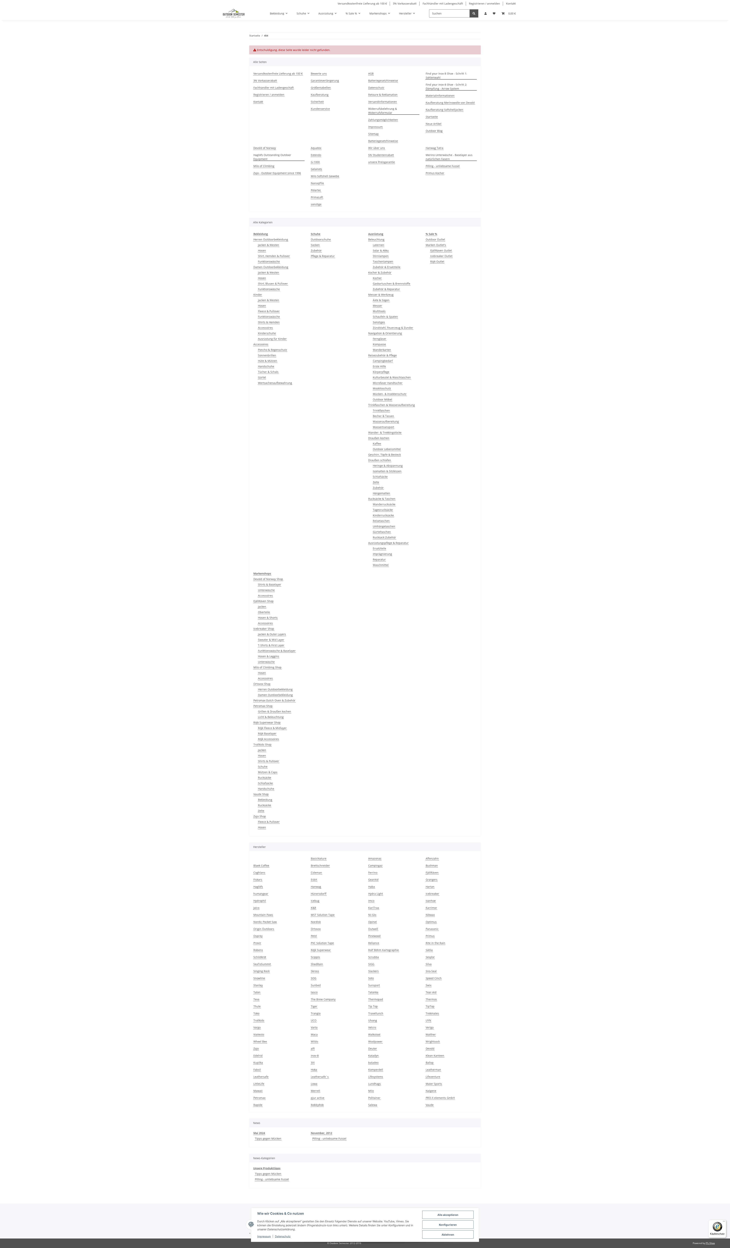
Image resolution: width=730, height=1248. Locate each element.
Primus (430, 936)
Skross (315, 971)
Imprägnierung (382, 554)
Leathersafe (260, 1076)
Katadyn (373, 1055)
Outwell (373, 929)
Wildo (314, 1041)
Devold (430, 1048)
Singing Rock (261, 971)
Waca (314, 1034)
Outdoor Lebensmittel (387, 449)
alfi (313, 1048)
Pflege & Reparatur (323, 256)
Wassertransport (383, 427)
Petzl (314, 936)
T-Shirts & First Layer (271, 645)
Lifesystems (375, 1076)
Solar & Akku (381, 250)
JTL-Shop (710, 1243)
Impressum (264, 1236)
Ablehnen (448, 1234)
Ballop (430, 1062)
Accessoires (265, 328)
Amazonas (374, 858)
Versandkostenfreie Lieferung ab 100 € (362, 3)
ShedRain (317, 964)
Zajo (256, 1048)
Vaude (430, 1105)
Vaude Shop (261, 794)
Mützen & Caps (267, 772)
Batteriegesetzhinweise (383, 80)
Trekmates (432, 1013)
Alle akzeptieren (447, 1214)
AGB (371, 73)
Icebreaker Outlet (441, 256)
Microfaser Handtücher (387, 383)
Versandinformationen (382, 101)
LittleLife (258, 1084)
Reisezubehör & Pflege (382, 355)
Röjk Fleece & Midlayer (272, 728)
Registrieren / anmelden (484, 3)
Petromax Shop (263, 706)
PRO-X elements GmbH (440, 1098)
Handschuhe (266, 366)
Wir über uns (376, 148)
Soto (371, 978)
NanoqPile (317, 183)
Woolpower (375, 1041)
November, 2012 (321, 1133)
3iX (313, 1062)
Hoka (314, 1069)
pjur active (317, 1098)
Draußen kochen (378, 438)
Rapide (257, 1105)
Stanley (258, 985)
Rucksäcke (264, 777)
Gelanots (316, 169)
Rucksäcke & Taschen (381, 499)
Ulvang (372, 1020)
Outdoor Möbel (382, 399)
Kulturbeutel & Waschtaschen (392, 377)
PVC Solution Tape (322, 943)
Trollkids (258, 1020)
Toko (256, 1013)
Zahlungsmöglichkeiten (383, 120)
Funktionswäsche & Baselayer (277, 651)
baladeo (373, 1062)
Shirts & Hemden (269, 322)
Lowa (314, 1084)
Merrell (315, 1091)
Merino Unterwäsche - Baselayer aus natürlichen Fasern (449, 157)
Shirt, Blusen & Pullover (273, 283)
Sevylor (430, 957)
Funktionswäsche (269, 261)
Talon (256, 992)
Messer (377, 305)
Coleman (316, 872)
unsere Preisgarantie (381, 162)
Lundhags (374, 1084)
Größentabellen (321, 87)
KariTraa (373, 908)
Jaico (256, 908)
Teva (256, 999)
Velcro (372, 1027)
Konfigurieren (448, 1224)
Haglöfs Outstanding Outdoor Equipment (272, 157)
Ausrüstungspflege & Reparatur (388, 543)
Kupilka (258, 1062)
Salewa (372, 1105)
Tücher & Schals (268, 372)
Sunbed (316, 985)
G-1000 (315, 162)
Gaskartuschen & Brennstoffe (391, 283)
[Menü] (724, 1222)
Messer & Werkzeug (381, 294)
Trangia (316, 1013)
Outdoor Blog (434, 131)
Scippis (315, 957)
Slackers (373, 971)
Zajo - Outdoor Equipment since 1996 (277, 173)
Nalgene (431, 1091)
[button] (485, 13)
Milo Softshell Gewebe (325, 176)
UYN (428, 1020)
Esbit (314, 879)
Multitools (379, 311)
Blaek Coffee (261, 865)
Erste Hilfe (379, 366)
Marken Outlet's (436, 245)
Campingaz (375, 865)
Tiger (314, 1006)
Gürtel (262, 377)
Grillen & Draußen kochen (274, 711)
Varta (314, 1027)
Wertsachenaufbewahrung (275, 383)
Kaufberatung (319, 94)
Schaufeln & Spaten (385, 316)
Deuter (372, 1048)
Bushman (432, 865)
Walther (431, 1034)
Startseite (432, 117)
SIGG (371, 964)
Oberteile (264, 612)
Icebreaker (432, 893)
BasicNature (318, 858)
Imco (371, 901)
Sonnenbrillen (267, 355)
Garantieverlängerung (325, 80)
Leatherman (433, 1069)
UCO (314, 1020)
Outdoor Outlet (435, 239)
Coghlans (259, 872)
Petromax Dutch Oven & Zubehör (274, 700)
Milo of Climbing (263, 166)
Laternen (378, 245)
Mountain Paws (263, 915)
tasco (314, 992)
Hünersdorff (318, 893)
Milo (371, 1091)
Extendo (316, 155)
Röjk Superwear (321, 950)
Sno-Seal (431, 971)
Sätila (429, 950)
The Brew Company (323, 999)
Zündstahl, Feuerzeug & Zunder (393, 328)
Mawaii (258, 1091)
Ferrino (372, 872)
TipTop (430, 1006)
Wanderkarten (382, 350)
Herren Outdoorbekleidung (270, 239)
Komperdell (375, 1069)
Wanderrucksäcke (384, 504)
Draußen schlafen (379, 460)
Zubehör (316, 250)
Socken (315, 245)
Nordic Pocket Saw (265, 922)
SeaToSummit (262, 964)
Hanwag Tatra (434, 148)
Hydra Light (375, 893)
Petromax (259, 1098)
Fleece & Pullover (269, 311)
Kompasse (379, 344)
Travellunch (375, 1013)
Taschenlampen (383, 261)
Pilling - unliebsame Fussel (443, 166)
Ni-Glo (372, 915)
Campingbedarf (383, 361)
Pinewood (374, 936)
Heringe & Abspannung (388, 465)
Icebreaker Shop (263, 628)
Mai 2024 (259, 1133)
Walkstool (374, 1034)
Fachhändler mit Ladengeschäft (443, 3)
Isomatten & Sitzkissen (387, 471)
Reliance (373, 943)
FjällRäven (432, 872)
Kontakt (511, 3)
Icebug (315, 901)
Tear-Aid (431, 992)
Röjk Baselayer (267, 733)
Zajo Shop (259, 816)
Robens (258, 950)
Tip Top (373, 1006)
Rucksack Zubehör (384, 537)
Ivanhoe (431, 901)
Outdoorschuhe (321, 239)
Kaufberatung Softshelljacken (444, 109)
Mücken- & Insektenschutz (389, 394)
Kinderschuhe (267, 333)
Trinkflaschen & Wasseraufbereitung (391, 405)
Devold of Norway (264, 148)
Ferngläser (379, 339)
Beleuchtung (376, 239)
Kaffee (377, 443)
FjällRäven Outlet (441, 250)
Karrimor (431, 908)
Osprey (258, 936)
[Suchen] (474, 13)
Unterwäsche (266, 590)
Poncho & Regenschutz (272, 350)
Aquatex (316, 148)
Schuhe (262, 766)
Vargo (257, 1027)
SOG (313, 978)
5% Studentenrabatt (381, 155)
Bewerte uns (319, 73)
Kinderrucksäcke (383, 515)
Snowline (259, 978)
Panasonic (432, 929)
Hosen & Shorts (268, 617)
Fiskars (257, 879)
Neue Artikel (433, 124)
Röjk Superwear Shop (267, 722)
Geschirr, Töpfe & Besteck (384, 454)
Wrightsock (433, 1041)
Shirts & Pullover (268, 761)
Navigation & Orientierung (385, 333)
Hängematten (381, 493)
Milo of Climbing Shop (267, 667)
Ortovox (316, 929)
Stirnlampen (381, 256)
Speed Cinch (434, 978)
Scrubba (373, 957)
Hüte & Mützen (267, 361)
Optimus (431, 922)
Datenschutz (283, 1236)
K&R (313, 908)
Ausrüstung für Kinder (272, 339)
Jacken (262, 606)
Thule (257, 1006)
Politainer (374, 1098)
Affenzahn (432, 858)
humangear (260, 893)
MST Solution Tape (323, 915)
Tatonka (373, 992)
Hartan (430, 886)
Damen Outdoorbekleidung (270, 267)
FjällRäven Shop (263, 601)
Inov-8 (315, 1055)
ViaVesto (258, 1034)
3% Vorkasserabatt (405, 3)
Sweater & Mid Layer (271, 640)
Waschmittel (381, 565)
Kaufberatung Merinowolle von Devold (450, 102)
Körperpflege (381, 372)
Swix (428, 985)
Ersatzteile (379, 548)
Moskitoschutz (382, 388)
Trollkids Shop (262, 744)
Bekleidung (265, 799)
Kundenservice (320, 109)
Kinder (257, 294)
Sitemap (373, 134)
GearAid (373, 879)
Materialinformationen (440, 95)
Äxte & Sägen (381, 300)
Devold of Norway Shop (268, 579)
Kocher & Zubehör (379, 272)
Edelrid (258, 1055)
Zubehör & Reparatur (386, 289)
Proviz (257, 943)
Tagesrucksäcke (383, 510)
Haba (371, 886)
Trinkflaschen (381, 410)
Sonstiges (379, 322)
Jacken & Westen (268, 245)
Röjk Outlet (437, 261)
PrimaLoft (317, 197)
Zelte (376, 482)
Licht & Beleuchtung (271, 717)
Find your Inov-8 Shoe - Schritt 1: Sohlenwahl (446, 75)
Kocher (377, 278)
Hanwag (316, 886)
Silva (429, 964)
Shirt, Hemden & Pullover (274, 256)
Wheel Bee (260, 1041)
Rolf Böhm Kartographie (383, 950)
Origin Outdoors (263, 929)
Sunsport (374, 985)
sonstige (316, 204)
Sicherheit (317, 101)
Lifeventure (433, 1076)
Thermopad (375, 999)
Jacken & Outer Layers (272, 634)
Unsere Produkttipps (266, 1168)
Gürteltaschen (382, 532)
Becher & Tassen (383, 416)
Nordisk (316, 922)
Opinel (372, 922)
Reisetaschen (381, 521)
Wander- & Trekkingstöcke (385, 432)
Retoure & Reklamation (383, 94)
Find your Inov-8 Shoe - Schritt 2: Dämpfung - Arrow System (446, 86)
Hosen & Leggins (268, 656)
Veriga (430, 1027)
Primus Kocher (435, 173)
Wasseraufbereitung (386, 421)
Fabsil (257, 1069)
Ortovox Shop (262, 684)
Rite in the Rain (435, 943)
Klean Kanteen (435, 1055)
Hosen (262, 250)
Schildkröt (259, 957)
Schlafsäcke (380, 476)
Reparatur (379, 559)
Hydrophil (259, 901)
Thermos (431, 999)
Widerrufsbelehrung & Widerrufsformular (382, 111)
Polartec (316, 190)
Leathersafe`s (320, 1076)
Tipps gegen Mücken (268, 1138)
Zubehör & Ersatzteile (386, 267)
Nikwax (430, 915)
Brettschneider (320, 865)
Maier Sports (434, 1084)
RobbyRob (317, 1105)
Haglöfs (258, 886)
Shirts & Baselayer (269, 584)
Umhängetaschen (384, 526)
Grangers (431, 879)
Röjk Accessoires (268, 739)
